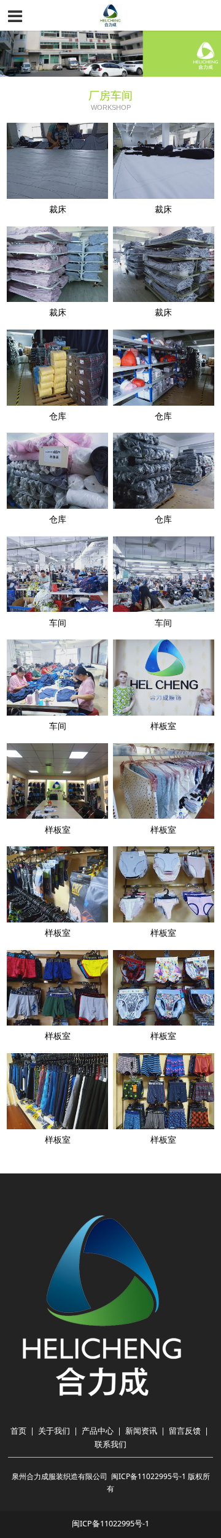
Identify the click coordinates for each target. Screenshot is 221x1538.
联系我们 (110, 1444)
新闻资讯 (141, 1431)
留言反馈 (185, 1431)
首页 (18, 1431)
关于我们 (54, 1431)
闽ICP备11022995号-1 (148, 1476)
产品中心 (98, 1431)
